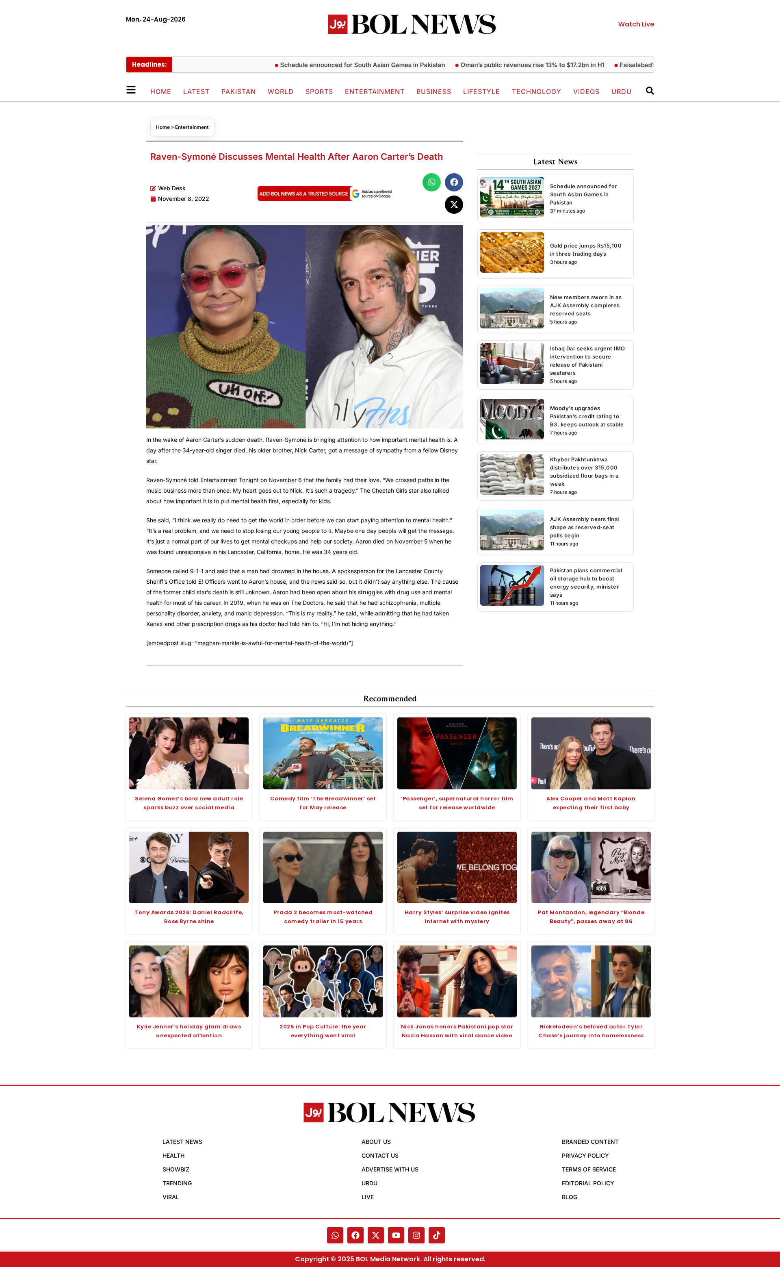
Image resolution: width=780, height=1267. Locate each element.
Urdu (621, 91)
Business (433, 91)
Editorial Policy (588, 1183)
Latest (196, 91)
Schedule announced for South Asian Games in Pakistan (335, 65)
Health (173, 1155)
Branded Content (590, 1141)
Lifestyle (481, 91)
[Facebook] (355, 1235)
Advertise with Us (390, 1169)
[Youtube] (396, 1235)
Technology (536, 91)
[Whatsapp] (335, 1235)
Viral (170, 1196)
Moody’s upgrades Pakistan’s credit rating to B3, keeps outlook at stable (587, 416)
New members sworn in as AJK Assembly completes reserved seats (586, 305)
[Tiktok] (437, 1235)
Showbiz (175, 1169)
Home (160, 91)
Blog (569, 1196)
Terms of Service (589, 1169)
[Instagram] (416, 1235)
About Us (376, 1141)
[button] (431, 182)
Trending (177, 1183)
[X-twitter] (376, 1235)
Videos (586, 91)
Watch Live (636, 24)
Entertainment (375, 91)
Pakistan (238, 91)
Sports (319, 91)
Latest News (182, 1141)
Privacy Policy (585, 1155)
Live (368, 1196)
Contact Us (380, 1155)
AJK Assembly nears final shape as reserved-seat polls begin (584, 527)
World (281, 91)
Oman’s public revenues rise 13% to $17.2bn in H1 (505, 65)
